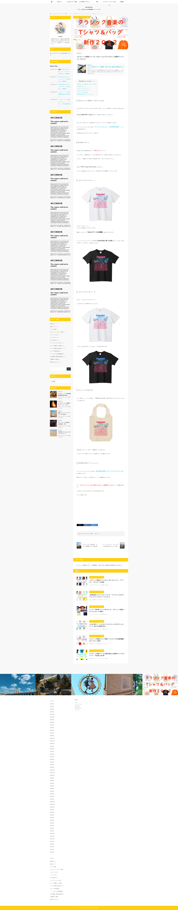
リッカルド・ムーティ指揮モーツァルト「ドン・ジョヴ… (64, 404)
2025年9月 (52, 719)
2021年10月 (52, 838)
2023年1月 (52, 799)
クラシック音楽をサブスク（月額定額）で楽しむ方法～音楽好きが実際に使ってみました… (100, 565)
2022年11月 (52, 804)
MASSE (60, 36)
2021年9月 (52, 841)
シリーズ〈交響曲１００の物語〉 (56, 345)
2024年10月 (52, 743)
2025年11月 (52, 714)
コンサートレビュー (53, 337)
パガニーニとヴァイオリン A (83, 88)
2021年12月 (52, 833)
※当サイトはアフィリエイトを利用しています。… (64, 398)
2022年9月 (52, 809)
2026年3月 (52, 706)
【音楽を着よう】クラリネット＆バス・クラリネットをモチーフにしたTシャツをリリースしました (106, 596)
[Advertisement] (101, 511)
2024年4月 (52, 759)
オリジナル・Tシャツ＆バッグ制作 (109, 2)
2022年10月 (52, 807)
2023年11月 (52, 772)
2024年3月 (52, 762)
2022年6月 (52, 817)
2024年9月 (52, 746)
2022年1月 (52, 830)
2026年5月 (52, 703)
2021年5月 (52, 852)
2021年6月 (52, 849)
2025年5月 (52, 725)
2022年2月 (52, 828)
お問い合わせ (77, 706)
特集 (97, 1)
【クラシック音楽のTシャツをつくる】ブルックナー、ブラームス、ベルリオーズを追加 (106, 581)
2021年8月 (52, 844)
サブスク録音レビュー (54, 340)
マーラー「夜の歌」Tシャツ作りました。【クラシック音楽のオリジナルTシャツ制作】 (106, 610)
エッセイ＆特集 (53, 329)
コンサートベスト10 (54, 334)
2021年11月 (52, 836)
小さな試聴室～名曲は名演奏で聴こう (57, 356)
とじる (93, 81)
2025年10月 (52, 717)
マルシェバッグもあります (82, 92)
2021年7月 (52, 846)
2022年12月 (52, 801)
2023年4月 (52, 791)
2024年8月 (52, 748)
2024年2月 (52, 764)
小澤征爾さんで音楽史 (54, 359)
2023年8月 (52, 780)
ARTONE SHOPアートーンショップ (84, 94)
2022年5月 (52, 820)
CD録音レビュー (53, 323)
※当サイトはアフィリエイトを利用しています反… (64, 417)
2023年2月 (52, 796)
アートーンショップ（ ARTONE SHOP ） (108, 127)
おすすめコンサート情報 (72, 1)
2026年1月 (52, 711)
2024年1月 (52, 767)
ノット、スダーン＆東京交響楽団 (56, 353)
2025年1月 (52, 735)
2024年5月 (52, 756)
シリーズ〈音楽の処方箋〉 (55, 351)
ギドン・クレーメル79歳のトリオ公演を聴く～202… (64, 423)
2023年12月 (52, 770)
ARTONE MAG (89, 7)
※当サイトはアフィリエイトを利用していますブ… (64, 436)
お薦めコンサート (53, 326)
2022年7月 (52, 815)
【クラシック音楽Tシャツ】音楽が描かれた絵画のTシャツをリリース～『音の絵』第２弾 (107, 654)
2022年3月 (52, 825)
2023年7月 (52, 783)
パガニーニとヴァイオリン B (83, 90)
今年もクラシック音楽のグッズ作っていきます (86, 84)
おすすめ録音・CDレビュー (84, 1)
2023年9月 (52, 777)
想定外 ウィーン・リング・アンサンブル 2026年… (64, 413)
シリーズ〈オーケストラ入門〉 (56, 342)
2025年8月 (52, 722)
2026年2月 (52, 709)
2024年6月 (52, 754)
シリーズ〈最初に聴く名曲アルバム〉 (57, 348)
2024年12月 (52, 738)
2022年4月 (52, 822)
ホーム (76, 702)
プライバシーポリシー (79, 704)
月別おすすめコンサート (54, 362)
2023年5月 (52, 788)
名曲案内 (122, 1)
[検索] (69, 369)
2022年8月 (52, 812)
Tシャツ (97, 533)
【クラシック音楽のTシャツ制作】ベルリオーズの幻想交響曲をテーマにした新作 (106, 640)
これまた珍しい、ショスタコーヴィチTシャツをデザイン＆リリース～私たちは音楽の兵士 (106, 625)
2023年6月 (52, 785)
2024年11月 (52, 740)
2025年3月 (52, 730)
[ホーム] (51, 1)
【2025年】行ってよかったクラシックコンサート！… (64, 432)
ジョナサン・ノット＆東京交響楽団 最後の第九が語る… (64, 394)
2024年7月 (52, 751)
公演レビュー (59, 1)
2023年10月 (52, 775)
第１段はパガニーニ (81, 86)
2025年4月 (52, 727)
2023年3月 (52, 793)
